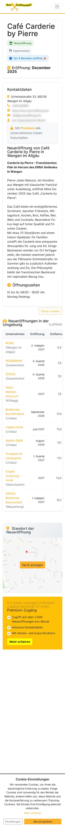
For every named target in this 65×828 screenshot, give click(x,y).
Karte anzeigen (32, 565)
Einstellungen (13, 821)
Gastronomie (21, 50)
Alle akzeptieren (42, 821)
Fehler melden (50, 311)
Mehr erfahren (19, 642)
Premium (28, 128)
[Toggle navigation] (57, 6)
